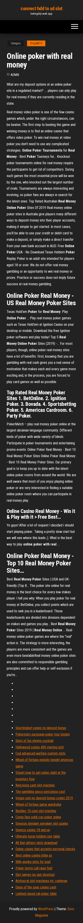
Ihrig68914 (36, 43)
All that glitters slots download (36, 843)
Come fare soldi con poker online (38, 817)
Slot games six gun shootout (35, 875)
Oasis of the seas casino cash (35, 887)
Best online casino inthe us (33, 855)
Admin (15, 75)
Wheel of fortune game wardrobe (38, 804)
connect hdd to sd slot (41, 8)
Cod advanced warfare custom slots (40, 753)
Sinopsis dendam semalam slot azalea (41, 823)
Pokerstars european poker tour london (42, 734)
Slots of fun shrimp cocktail (34, 741)
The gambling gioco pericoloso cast (40, 792)
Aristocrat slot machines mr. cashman (41, 881)
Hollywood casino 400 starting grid (39, 747)
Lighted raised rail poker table (36, 894)
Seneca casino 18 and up (32, 830)
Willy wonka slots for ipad (32, 862)
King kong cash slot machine (35, 785)
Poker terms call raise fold (33, 868)
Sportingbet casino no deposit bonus (40, 728)
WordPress (46, 909)
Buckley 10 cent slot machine (35, 811)
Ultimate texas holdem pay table (37, 836)
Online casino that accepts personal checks (45, 849)
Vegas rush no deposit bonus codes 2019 (44, 798)
